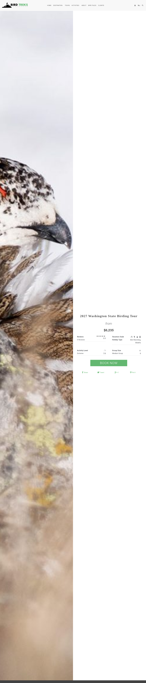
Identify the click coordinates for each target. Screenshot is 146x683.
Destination (57, 5)
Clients (101, 5)
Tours (67, 5)
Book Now (108, 363)
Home (49, 5)
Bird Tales (92, 5)
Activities (75, 5)
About (84, 5)
